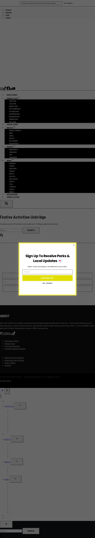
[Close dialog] (74, 245)
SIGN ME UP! (47, 278)
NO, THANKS (47, 283)
